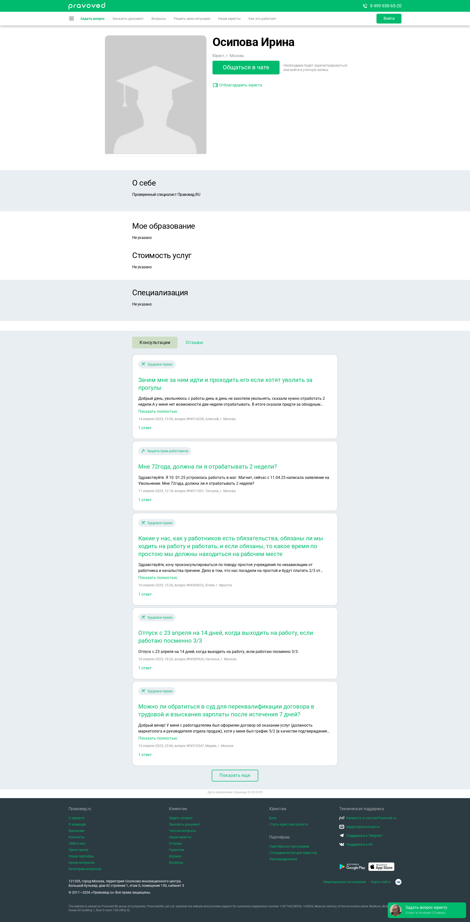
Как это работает (262, 19)
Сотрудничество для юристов (293, 853)
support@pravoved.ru (363, 827)
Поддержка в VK (359, 844)
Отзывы (194, 342)
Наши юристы (229, 19)
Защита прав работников (167, 451)
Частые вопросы (182, 831)
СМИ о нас (77, 843)
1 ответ (145, 428)
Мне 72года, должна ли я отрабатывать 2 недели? (207, 466)
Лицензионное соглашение (344, 882)
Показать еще (235, 775)
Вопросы (159, 19)
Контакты (77, 837)
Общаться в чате (246, 67)
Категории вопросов (85, 869)
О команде (77, 824)
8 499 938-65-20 (385, 5)
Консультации (155, 342)
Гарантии (176, 850)
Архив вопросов (81, 862)
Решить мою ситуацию (192, 19)
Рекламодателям (283, 859)
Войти (389, 18)
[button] (427, 910)
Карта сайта (380, 882)
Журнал (175, 856)
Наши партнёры (81, 856)
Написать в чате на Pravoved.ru (371, 818)
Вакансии (76, 831)
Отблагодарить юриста (240, 85)
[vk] (398, 882)
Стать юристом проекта (288, 824)
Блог (273, 818)
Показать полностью (157, 411)
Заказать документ (128, 19)
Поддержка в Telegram (364, 836)
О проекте (76, 818)
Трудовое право (160, 364)
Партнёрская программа (289, 846)
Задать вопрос (92, 19)
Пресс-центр (78, 850)
